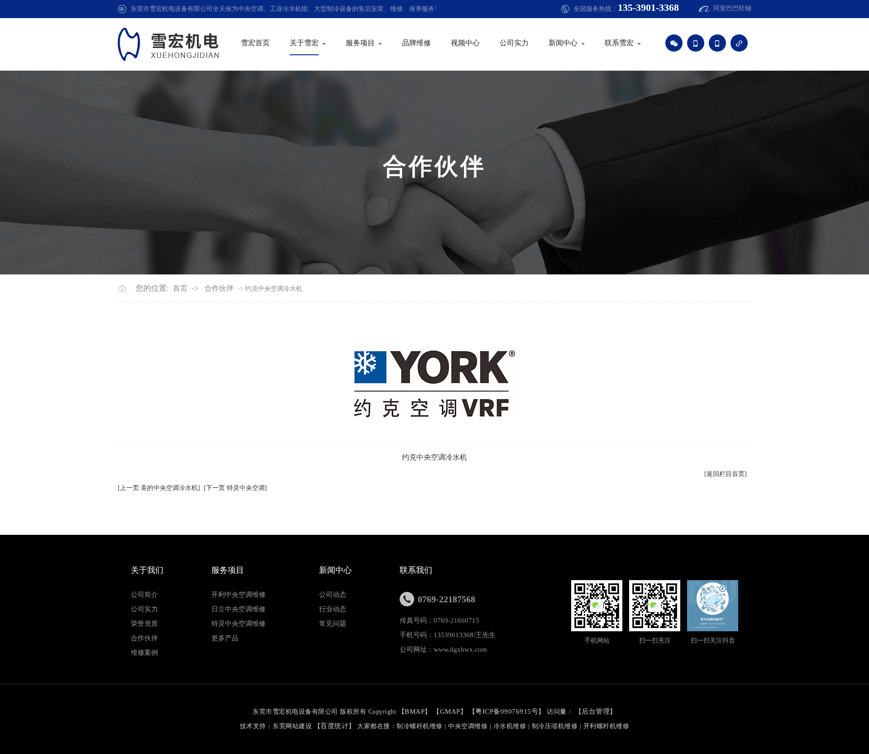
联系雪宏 (619, 43)
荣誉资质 (144, 623)
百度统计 (334, 726)
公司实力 (514, 43)
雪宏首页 (255, 43)
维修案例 (144, 652)
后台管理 (596, 711)
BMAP (415, 711)
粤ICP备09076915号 (506, 711)
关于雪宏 (304, 43)
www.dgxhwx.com (460, 649)
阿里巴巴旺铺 (732, 8)
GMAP (450, 711)
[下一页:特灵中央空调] (235, 488)
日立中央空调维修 (238, 609)
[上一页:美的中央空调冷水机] (159, 488)
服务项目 (360, 43)
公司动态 (332, 594)
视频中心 (465, 43)
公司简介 (144, 594)
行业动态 (332, 609)
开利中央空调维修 (238, 594)
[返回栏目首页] (725, 474)
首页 (180, 288)
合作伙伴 (219, 288)
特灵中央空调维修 (238, 623)
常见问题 (332, 623)
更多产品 (225, 638)
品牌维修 (416, 43)
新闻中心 (563, 43)
